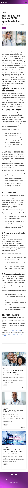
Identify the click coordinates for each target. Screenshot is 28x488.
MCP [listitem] (5, 385)
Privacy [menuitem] (23, 479)
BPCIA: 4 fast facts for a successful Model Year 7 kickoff (14, 411)
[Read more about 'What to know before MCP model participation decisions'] (14, 359)
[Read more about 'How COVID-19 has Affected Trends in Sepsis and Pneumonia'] (14, 438)
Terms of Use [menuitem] (16, 481)
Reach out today (16, 330)
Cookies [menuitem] (10, 481)
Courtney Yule (5, 25)
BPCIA (4, 28)
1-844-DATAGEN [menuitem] (16, 479)
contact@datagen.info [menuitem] (7, 479)
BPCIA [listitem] (5, 424)
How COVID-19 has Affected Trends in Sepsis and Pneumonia (13, 450)
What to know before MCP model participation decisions (13, 371)
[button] (26, 1)
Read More (22, 387)
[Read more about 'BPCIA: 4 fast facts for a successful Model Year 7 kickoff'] (14, 398)
